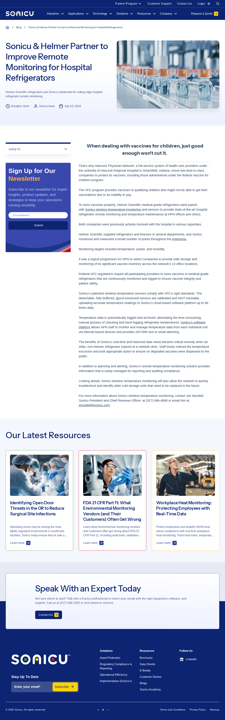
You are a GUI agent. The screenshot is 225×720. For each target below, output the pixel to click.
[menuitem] (128, 4)
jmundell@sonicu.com (94, 405)
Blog (18, 27)
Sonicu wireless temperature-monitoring (113, 209)
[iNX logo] (45, 659)
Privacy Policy (198, 709)
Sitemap (214, 709)
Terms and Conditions (172, 709)
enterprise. (179, 239)
